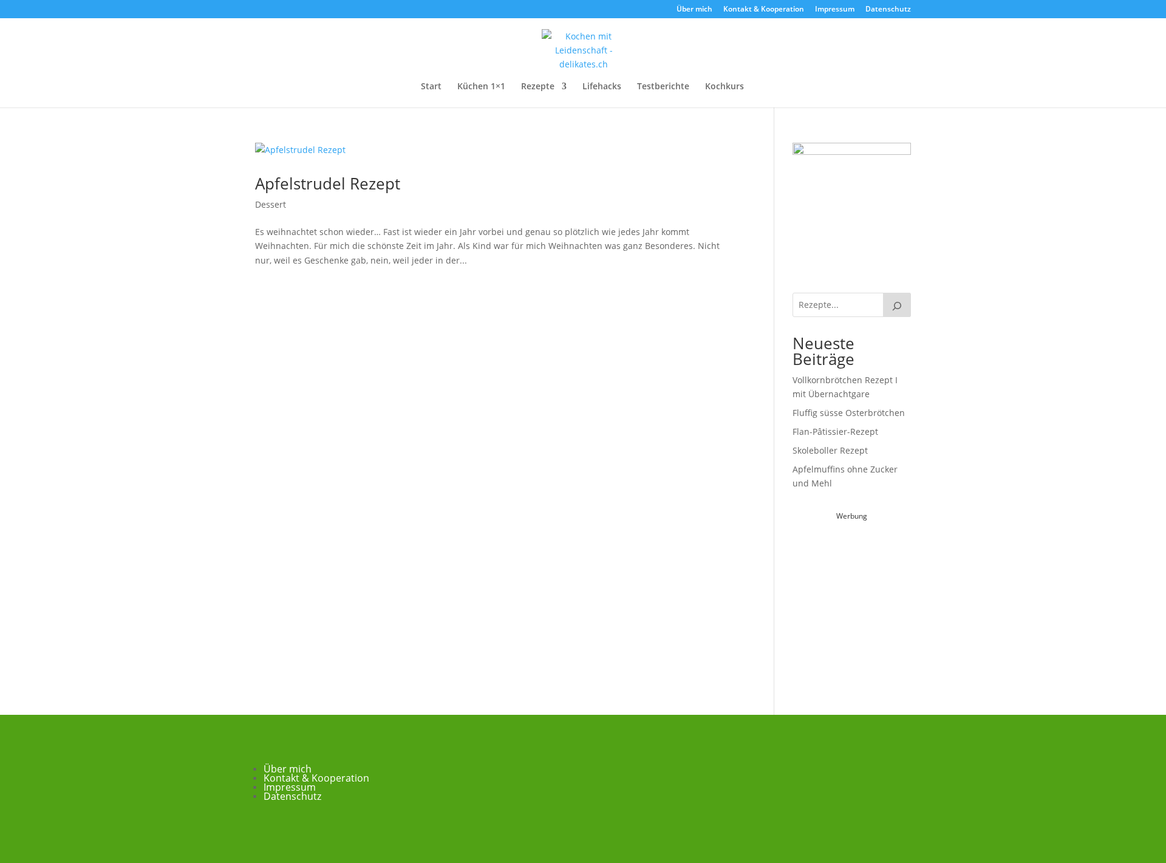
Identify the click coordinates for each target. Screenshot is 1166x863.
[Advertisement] (884, 599)
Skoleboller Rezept (830, 450)
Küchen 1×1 (481, 87)
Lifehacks (601, 87)
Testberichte (663, 87)
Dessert (270, 204)
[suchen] (897, 305)
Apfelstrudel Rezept (327, 183)
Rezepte (537, 87)
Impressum (834, 9)
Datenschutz (888, 9)
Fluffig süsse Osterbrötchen (849, 412)
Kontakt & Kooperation (763, 9)
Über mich (694, 9)
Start (431, 87)
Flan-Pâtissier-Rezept (835, 431)
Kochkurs (724, 87)
